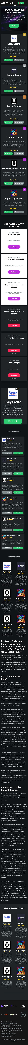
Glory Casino (11, 438)
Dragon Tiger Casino (13, 535)
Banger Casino (11, 458)
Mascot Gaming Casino (14, 518)
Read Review (20, 59)
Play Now (14, 26)
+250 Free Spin (14, 234)
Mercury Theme (14, 1040)
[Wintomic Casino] (14, 135)
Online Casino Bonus (14, 257)
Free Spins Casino (14, 232)
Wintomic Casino (12, 498)
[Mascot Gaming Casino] (14, 166)
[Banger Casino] (14, 72)
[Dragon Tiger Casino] (14, 196)
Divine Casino (11, 479)
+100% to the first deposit (14, 260)
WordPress (22, 1039)
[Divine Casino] (14, 103)
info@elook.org (9, 1036)
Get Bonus (14, 247)
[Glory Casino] (14, 41)
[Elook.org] (7, 3)
